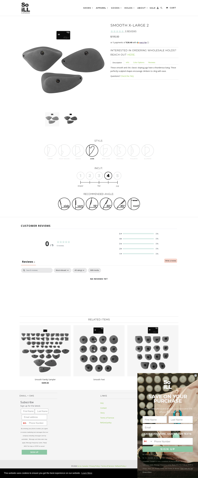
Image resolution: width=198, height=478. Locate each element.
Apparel (102, 8)
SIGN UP (34, 452)
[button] (144, 42)
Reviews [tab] (28, 261)
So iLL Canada (82, 466)
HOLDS (129, 8)
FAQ (102, 403)
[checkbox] (94, 270)
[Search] (161, 8)
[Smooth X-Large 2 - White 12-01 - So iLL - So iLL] (64, 66)
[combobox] (25, 423)
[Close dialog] (195, 375)
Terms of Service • (108, 466)
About (142, 8)
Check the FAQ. (127, 76)
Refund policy (106, 422)
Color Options (138, 62)
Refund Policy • (121, 466)
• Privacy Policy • (94, 466)
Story (102, 413)
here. (131, 54)
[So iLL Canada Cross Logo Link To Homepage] (26, 8)
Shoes (88, 8)
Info (127, 62)
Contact (103, 408)
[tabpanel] (99, 288)
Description (117, 62)
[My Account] (158, 8)
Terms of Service (107, 418)
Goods (116, 8)
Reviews (151, 62)
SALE (152, 8)
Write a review (170, 261)
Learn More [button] (86, 473)
